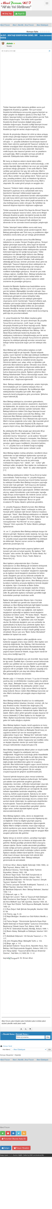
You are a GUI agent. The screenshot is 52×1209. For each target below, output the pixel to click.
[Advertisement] (26, 80)
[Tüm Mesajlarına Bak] (26, 1029)
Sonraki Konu (22, 1034)
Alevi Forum (5, 25)
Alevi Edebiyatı (42, 25)
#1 (49, 51)
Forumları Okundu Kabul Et (14, 1138)
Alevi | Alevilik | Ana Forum (23, 25)
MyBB (10, 1155)
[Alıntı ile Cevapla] (30, 1029)
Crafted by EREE (28, 1155)
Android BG (40, 1155)
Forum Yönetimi (22, 1148)
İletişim (7, 1148)
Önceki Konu (8, 1034)
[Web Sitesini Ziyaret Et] (21, 1029)
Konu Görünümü (45, 35)
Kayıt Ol (21, 13)
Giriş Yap (8, 13)
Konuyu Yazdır (7, 1046)
